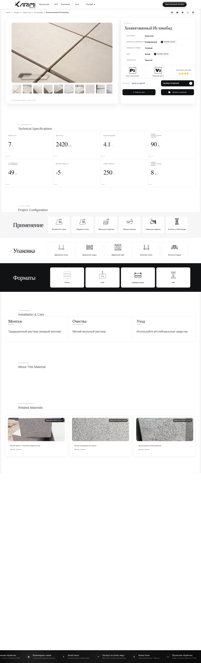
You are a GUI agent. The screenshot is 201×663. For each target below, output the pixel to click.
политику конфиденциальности (115, 555)
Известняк (27, 12)
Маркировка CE (21, 597)
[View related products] (168, 42)
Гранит (18, 449)
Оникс (85, 591)
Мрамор (86, 583)
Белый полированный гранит (85, 446)
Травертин (87, 600)
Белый (147, 54)
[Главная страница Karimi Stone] (168, 496)
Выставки (148, 591)
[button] (172, 12)
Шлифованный (151, 42)
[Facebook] (18, 583)
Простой (148, 60)
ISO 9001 (9, 597)
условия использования (136, 555)
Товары (17, 12)
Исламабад (38, 12)
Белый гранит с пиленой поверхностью (25, 446)
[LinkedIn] (12, 583)
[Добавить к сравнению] (177, 92)
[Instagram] (6, 583)
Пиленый (148, 48)
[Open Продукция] (51, 4)
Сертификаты (150, 587)
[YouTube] (24, 583)
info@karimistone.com (154, 636)
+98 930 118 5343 (152, 640)
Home (8, 12)
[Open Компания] (71, 4)
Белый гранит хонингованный (150, 446)
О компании (149, 583)
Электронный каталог (174, 4)
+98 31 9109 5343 (152, 645)
